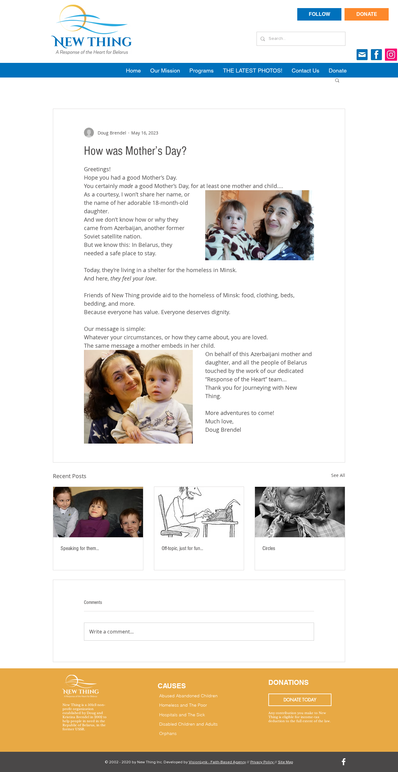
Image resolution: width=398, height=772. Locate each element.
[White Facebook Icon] (343, 761)
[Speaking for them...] (98, 512)
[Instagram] (391, 55)
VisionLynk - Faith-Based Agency (217, 762)
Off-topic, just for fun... (182, 548)
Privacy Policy (262, 762)
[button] (337, 80)
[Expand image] (259, 225)
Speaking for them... (80, 548)
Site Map (285, 762)
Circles (268, 548)
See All (338, 475)
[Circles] (300, 512)
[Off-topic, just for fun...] (199, 512)
